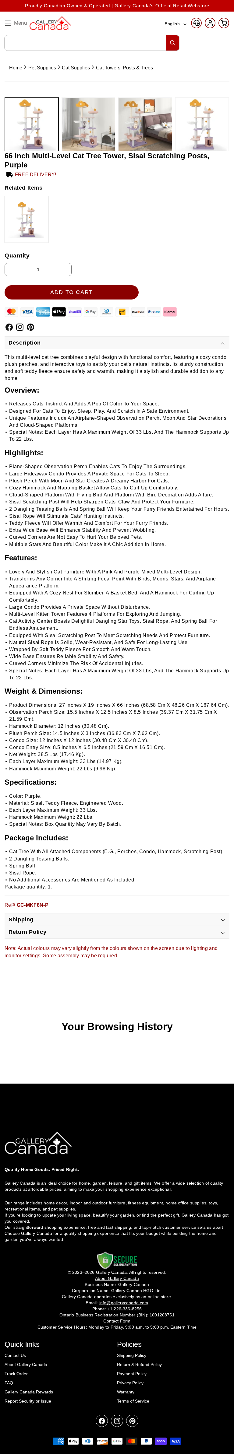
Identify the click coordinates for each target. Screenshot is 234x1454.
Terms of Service (133, 1401)
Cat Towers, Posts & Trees (124, 67)
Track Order (16, 1373)
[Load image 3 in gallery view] (145, 124)
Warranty (125, 1391)
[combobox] (91, 43)
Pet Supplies (42, 67)
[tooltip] (26, 219)
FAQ (9, 1382)
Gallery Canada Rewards (29, 1391)
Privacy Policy (130, 1382)
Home (15, 67)
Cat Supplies (76, 67)
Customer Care (196, 23)
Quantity (17, 255)
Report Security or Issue (28, 1401)
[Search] (172, 43)
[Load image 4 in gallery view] (202, 124)
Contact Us (15, 1355)
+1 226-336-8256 (125, 1308)
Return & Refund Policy (139, 1364)
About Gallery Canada (26, 1364)
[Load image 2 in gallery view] (88, 124)
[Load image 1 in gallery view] (31, 124)
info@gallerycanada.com (123, 1302)
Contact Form (116, 1321)
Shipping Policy (131, 1355)
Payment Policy (132, 1373)
